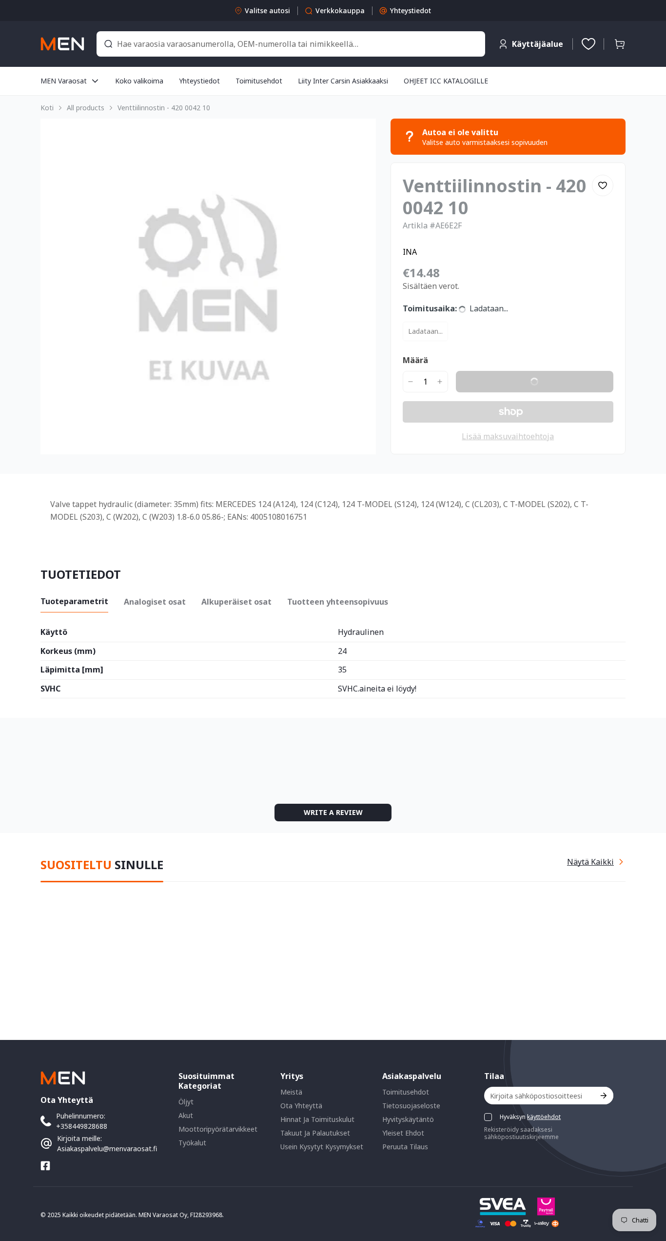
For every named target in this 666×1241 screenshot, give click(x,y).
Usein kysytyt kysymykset (321, 1146)
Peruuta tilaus (405, 1146)
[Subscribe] (602, 1095)
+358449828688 (81, 1126)
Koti (47, 107)
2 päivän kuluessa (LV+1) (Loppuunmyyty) (474, 355)
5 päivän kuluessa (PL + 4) (549, 380)
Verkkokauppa (340, 10)
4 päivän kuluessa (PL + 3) (450, 380)
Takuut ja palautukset (315, 1133)
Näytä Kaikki (590, 959)
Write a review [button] (415, 892)
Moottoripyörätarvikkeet (217, 1129)
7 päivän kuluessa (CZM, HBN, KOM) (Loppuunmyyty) (493, 404)
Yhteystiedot (410, 10)
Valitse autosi (267, 10)
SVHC (50, 787)
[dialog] (34, 1234)
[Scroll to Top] (647, 1188)
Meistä (291, 1092)
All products (85, 107)
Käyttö (53, 730)
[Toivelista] (588, 44)
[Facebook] (45, 1166)
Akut (185, 1115)
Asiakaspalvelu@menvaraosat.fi (107, 1148)
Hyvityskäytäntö (408, 1119)
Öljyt (186, 1101)
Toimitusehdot (405, 1092)
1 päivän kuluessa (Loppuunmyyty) (463, 331)
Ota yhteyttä (301, 1105)
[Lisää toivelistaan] (602, 185)
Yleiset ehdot (403, 1133)
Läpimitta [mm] (71, 768)
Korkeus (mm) (68, 749)
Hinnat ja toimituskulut (317, 1119)
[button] (620, 44)
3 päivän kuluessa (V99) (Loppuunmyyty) (472, 429)
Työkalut (192, 1142)
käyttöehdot (544, 1117)
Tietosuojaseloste (411, 1105)
